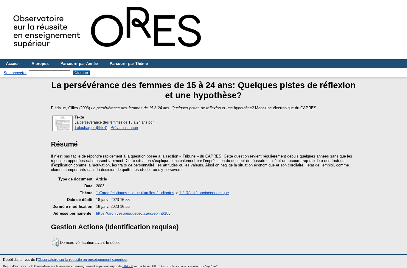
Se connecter (15, 73)
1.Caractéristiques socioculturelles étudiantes (135, 193)
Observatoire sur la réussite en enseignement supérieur (82, 259)
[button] (55, 242)
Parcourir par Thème (129, 63)
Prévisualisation (124, 127)
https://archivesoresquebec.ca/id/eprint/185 (133, 213)
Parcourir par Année (79, 63)
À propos (40, 63)
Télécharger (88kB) (90, 127)
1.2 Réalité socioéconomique (204, 193)
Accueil (13, 63)
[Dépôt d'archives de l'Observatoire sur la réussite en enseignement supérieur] (110, 57)
